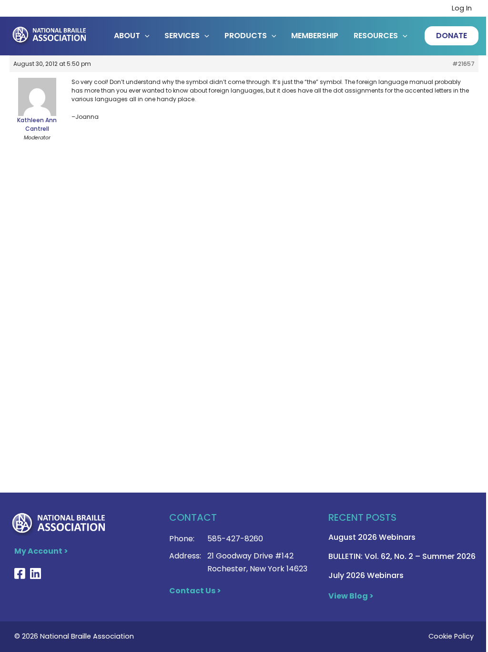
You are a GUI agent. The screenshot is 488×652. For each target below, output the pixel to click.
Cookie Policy (451, 636)
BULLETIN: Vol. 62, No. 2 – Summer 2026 (402, 556)
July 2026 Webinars (366, 575)
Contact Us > (195, 590)
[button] (451, 35)
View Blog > (351, 595)
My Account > (41, 551)
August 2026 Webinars (372, 537)
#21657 (463, 64)
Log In (462, 8)
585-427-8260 (235, 538)
